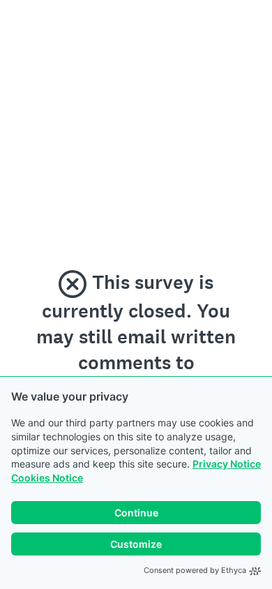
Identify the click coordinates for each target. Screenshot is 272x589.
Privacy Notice (226, 464)
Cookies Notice (47, 478)
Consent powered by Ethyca (195, 570)
